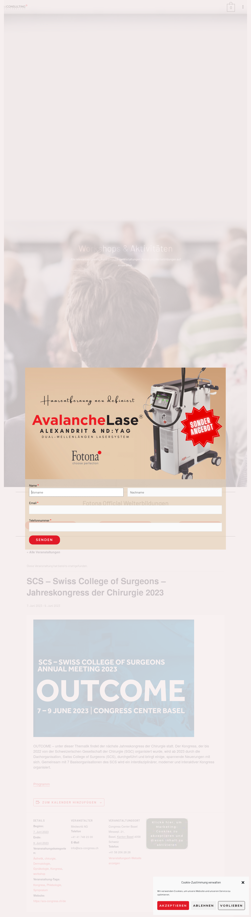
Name (34, 485)
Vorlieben (231, 905)
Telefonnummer (40, 520)
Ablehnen (203, 905)
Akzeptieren (173, 905)
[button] (243, 882)
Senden (44, 540)
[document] (125, 458)
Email (33, 503)
